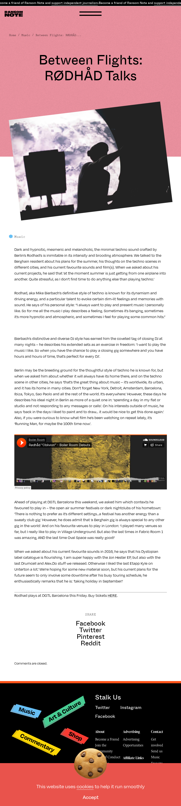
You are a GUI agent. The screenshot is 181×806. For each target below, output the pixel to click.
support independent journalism (74, 3)
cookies (85, 786)
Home (12, 35)
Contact (157, 731)
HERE (112, 595)
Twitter (90, 630)
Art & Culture (64, 710)
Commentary (37, 742)
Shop (76, 735)
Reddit (91, 643)
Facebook (90, 623)
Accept (90, 796)
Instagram (130, 707)
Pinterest (91, 636)
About (100, 731)
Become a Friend (107, 739)
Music (25, 35)
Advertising (131, 731)
